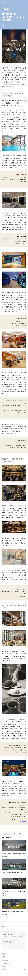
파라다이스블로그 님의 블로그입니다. (11, 937)
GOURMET (6, 963)
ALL (3, 954)
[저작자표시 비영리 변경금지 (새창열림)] (19, 833)
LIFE (3, 967)
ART (3, 957)
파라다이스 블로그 (9, 934)
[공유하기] (7, 833)
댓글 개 (3, 927)
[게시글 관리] (9, 833)
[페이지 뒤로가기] (3, 3)
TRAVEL (8, 9)
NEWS (4, 970)
